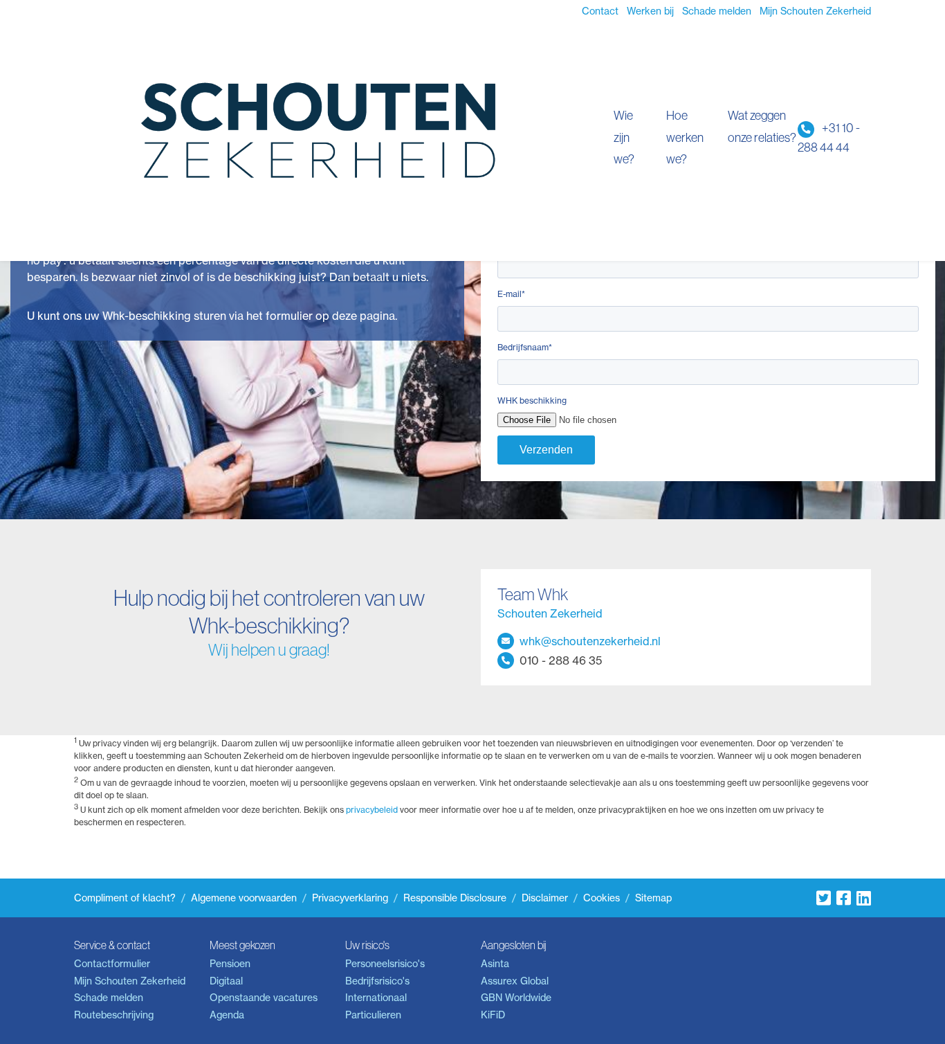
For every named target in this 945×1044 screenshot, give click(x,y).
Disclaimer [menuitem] (545, 898)
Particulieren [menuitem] (373, 1015)
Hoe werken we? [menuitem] (685, 137)
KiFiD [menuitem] (493, 1015)
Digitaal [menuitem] (226, 981)
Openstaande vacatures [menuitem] (264, 997)
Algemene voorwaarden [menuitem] (244, 898)
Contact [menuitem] (600, 11)
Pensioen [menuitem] (230, 963)
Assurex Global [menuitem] (515, 981)
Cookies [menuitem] (601, 898)
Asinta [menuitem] (495, 963)
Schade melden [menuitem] (716, 11)
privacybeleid (372, 809)
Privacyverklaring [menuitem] (350, 898)
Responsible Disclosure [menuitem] (454, 898)
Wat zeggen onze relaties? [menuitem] (762, 126)
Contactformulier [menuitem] (112, 963)
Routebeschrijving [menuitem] (114, 1015)
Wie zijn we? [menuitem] (624, 137)
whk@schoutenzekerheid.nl (590, 641)
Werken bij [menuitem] (650, 11)
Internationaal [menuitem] (376, 997)
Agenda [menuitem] (227, 1015)
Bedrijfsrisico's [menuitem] (377, 981)
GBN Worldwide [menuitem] (516, 997)
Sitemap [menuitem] (653, 898)
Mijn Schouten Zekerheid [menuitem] (815, 11)
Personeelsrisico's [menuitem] (385, 963)
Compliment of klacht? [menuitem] (125, 898)
